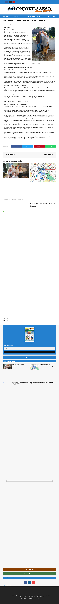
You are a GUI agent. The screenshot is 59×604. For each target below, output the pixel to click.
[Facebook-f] (25, 582)
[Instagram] (10, 2)
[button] (29, 357)
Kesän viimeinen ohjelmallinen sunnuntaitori (13, 199)
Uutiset (25, 24)
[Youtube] (14, 2)
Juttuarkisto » (7, 586)
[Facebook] (6, 2)
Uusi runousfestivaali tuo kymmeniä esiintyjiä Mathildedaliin (42, 382)
